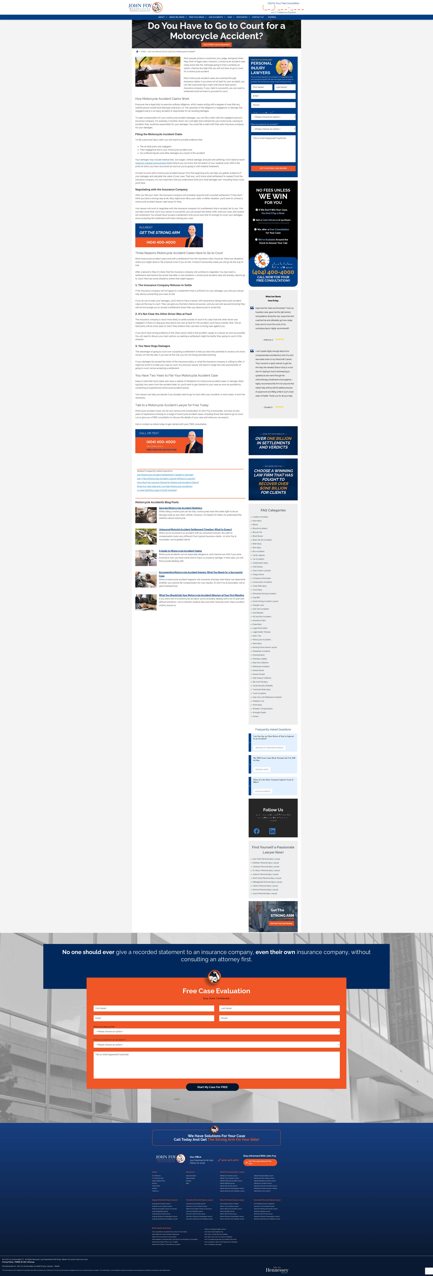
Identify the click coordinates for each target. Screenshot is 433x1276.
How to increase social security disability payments (220, 1239)
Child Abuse (258, 567)
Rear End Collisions (260, 663)
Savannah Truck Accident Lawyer (264, 1206)
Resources (242, 17)
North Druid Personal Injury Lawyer (267, 878)
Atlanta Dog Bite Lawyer (227, 1183)
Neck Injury (257, 643)
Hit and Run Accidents (262, 617)
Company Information (262, 578)
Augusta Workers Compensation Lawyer (164, 1216)
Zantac (256, 716)
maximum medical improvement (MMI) (153, 163)
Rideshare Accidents (261, 666)
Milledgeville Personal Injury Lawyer (267, 882)
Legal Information (260, 628)
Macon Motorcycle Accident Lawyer (231, 1209)
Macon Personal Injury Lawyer (232, 1200)
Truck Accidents (259, 693)
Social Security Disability (263, 686)
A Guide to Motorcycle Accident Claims (180, 551)
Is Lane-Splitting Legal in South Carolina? (157, 490)
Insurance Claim (259, 620)
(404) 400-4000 (283, 7)
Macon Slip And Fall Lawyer (228, 1214)
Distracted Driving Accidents (264, 594)
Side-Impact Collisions (262, 678)
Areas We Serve (177, 17)
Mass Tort (257, 636)
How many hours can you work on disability (218, 1237)
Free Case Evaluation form (161, 450)
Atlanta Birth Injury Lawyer (262, 1191)
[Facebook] (258, 1262)
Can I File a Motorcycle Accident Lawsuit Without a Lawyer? (166, 478)
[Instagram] (286, 1262)
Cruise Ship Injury (260, 586)
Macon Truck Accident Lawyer (229, 1206)
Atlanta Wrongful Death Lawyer (263, 1175)
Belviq (255, 524)
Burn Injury (257, 548)
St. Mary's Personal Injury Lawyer (266, 870)
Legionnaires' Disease (262, 632)
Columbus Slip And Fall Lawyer (195, 1214)
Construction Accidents (262, 582)
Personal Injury (259, 655)
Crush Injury (257, 590)
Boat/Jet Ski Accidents (262, 540)
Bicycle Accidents (260, 528)
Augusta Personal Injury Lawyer (165, 1200)
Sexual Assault (259, 674)
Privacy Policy (7, 1262)
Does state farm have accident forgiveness (165, 1234)
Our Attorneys (156, 1175)
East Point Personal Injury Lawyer (266, 859)
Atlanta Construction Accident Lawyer (265, 1186)
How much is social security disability (216, 1234)
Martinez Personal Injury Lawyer (266, 863)
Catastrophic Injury (260, 563)
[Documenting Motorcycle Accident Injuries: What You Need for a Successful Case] (146, 579)
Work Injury (257, 705)
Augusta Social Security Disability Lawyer (165, 1219)
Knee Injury (257, 624)
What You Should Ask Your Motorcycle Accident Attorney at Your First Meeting (201, 595)
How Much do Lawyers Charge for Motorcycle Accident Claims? (168, 482)
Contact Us (258, 17)
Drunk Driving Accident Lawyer (265, 601)
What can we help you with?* (104, 1027)
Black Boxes (258, 536)
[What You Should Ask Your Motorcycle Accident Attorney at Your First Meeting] (146, 601)
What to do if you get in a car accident (164, 1237)
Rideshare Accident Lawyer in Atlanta (265, 1188)
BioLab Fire (257, 532)
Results (154, 1183)
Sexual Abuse (258, 670)
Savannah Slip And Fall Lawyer (263, 1214)
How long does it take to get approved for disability (220, 1242)
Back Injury (257, 521)
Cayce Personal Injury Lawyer (265, 893)
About (161, 17)
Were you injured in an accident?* (264, 124)
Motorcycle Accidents (262, 640)
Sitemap (30, 1262)
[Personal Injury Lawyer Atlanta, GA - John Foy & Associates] (149, 6)
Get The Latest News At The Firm (260, 1162)
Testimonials (156, 1186)
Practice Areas (196, 17)
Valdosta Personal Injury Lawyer (266, 867)
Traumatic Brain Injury (262, 689)
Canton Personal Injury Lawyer (265, 886)
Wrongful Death (259, 712)
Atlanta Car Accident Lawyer (228, 1175)
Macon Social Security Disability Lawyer (232, 1219)
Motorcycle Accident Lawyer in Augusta (164, 1209)
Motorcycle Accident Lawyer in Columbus (199, 1209)
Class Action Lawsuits (262, 571)
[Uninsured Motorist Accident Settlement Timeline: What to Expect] (146, 536)
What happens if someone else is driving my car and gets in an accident (175, 1239)
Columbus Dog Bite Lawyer (194, 1211)
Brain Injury (257, 544)
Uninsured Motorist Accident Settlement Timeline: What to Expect (195, 529)
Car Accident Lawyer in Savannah (264, 1203)
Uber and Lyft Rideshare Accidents (267, 697)
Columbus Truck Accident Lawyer (196, 1206)
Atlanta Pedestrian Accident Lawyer (265, 1181)
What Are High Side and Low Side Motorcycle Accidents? (164, 486)
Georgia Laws (258, 605)
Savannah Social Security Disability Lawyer (267, 1219)
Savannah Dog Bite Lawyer (262, 1211)
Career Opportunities (158, 1181)
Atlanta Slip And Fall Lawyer (228, 1186)
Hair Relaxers (258, 613)
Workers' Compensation (263, 709)
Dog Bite (256, 597)
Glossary (188, 1181)
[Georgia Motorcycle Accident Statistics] (146, 514)
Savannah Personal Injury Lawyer (267, 1200)
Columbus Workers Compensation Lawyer (199, 1216)
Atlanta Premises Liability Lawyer (264, 1178)
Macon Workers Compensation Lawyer (232, 1216)
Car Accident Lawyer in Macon (229, 1203)
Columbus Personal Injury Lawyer (199, 1200)
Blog (187, 1183)
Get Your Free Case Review (281, 923)
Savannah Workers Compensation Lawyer (267, 1216)
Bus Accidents (259, 551)
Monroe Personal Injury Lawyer (265, 890)
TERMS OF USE (21, 1262)
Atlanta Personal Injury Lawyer (232, 1172)
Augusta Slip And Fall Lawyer (161, 1214)
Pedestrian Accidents (261, 651)
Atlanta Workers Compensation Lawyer (232, 1188)
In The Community (158, 1178)
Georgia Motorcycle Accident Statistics (180, 508)
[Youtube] (279, 1262)
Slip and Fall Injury (260, 682)
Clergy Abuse (258, 574)
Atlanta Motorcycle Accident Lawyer (231, 1181)
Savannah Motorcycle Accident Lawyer (266, 1209)
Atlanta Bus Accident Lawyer (263, 1183)
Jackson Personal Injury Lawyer (266, 874)
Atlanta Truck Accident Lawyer (229, 1178)
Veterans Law (258, 701)
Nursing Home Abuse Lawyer (265, 647)
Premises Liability (260, 659)
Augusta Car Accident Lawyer (161, 1203)
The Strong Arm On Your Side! (233, 1139)
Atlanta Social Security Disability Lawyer (232, 1191)
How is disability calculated (212, 1244)
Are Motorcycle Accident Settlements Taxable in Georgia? (165, 475)
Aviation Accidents (260, 517)
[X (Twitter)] (265, 1262)
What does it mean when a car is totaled (165, 1242)
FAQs (230, 17)
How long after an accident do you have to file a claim (169, 1232)
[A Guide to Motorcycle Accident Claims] (146, 557)
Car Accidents (216, 17)
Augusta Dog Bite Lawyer (160, 1211)
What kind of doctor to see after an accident (166, 1244)
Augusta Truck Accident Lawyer (162, 1206)
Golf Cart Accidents (261, 609)
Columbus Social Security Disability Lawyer (199, 1219)
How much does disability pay (213, 1232)
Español (272, 17)
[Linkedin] (272, 1262)
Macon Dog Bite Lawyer (227, 1211)
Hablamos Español (287, 12)
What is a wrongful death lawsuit (215, 1229)
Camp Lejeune (259, 555)
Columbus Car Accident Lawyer (196, 1203)
